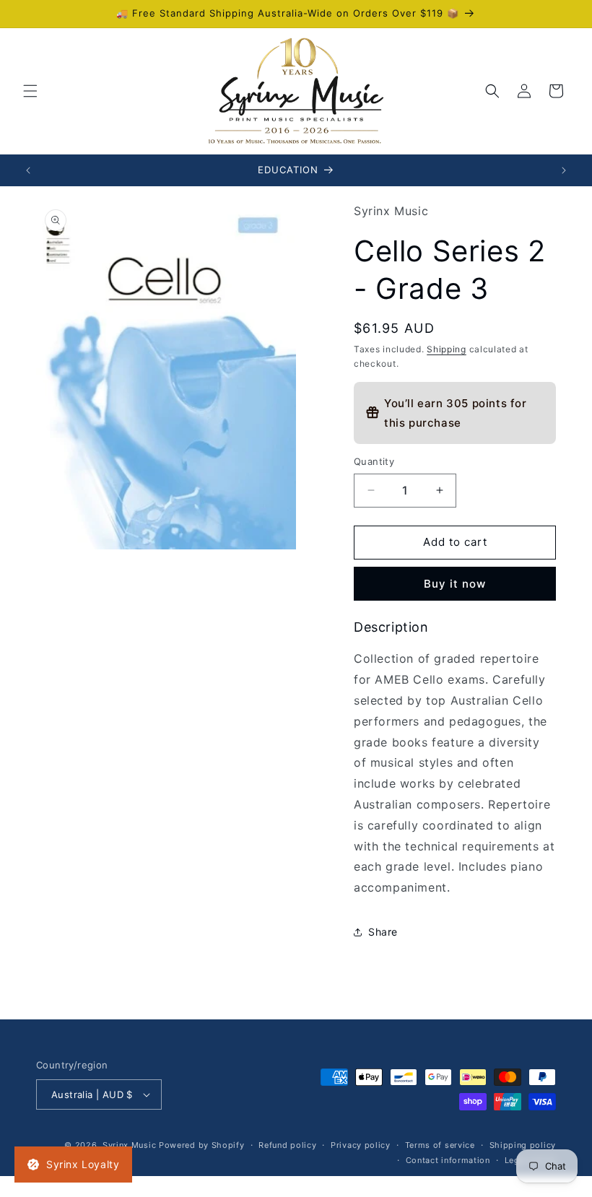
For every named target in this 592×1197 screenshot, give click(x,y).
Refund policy (287, 1145)
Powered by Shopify (202, 1145)
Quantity (374, 461)
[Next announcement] (564, 170)
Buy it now (455, 584)
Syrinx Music (129, 1145)
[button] (30, 91)
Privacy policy (361, 1145)
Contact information (448, 1160)
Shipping (446, 349)
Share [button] (383, 932)
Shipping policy (523, 1145)
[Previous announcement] (28, 170)
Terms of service (440, 1145)
